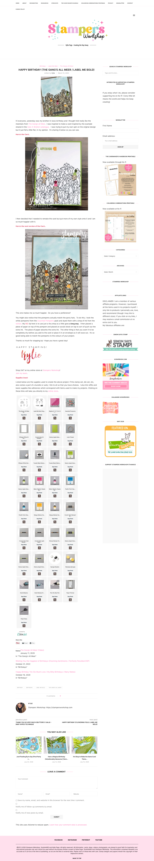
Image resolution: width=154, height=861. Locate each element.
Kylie (53, 73)
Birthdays (29, 687)
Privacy (110, 3)
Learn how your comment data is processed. (68, 825)
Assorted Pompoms (45, 321)
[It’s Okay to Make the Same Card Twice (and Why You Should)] (84, 745)
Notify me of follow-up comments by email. (34, 807)
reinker (18, 324)
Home (17, 3)
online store (53, 391)
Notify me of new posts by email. (29, 813)
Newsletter (120, 3)
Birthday (20, 687)
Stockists (54, 3)
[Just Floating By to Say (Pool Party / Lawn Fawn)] (29, 745)
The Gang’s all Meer (36, 124)
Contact (130, 3)
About (24, 3)
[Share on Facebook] (63, 696)
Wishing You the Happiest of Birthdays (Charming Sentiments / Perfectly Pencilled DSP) (52, 661)
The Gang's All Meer (55, 687)
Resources (44, 3)
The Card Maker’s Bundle (69, 3)
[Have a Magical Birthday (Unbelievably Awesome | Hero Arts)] (57, 745)
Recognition (34, 3)
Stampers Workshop (51, 370)
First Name (107, 126)
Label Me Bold (40, 687)
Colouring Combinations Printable (93, 3)
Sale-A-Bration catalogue (38, 127)
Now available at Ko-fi (112, 209)
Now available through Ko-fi (114, 162)
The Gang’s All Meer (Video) (32, 650)
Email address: (109, 136)
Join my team (21, 373)
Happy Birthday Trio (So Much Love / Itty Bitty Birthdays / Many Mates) (45, 672)
